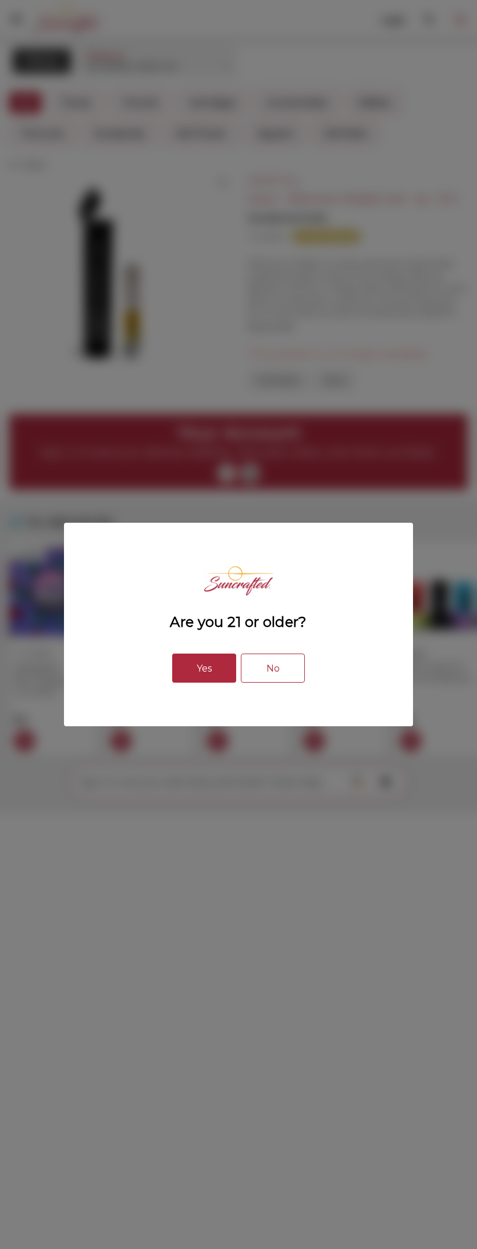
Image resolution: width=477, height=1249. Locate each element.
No (273, 668)
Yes (204, 668)
